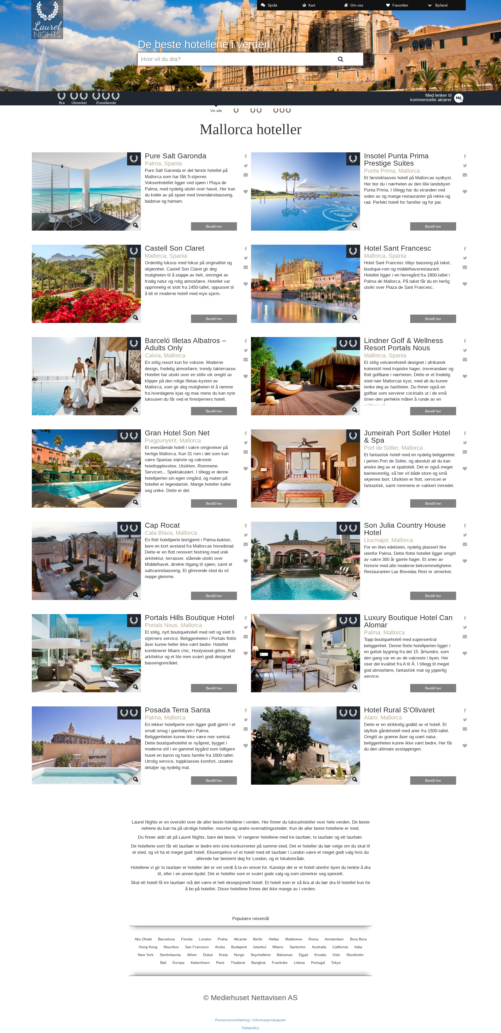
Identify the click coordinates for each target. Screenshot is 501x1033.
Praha (223, 939)
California (340, 947)
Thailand (238, 962)
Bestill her (214, 226)
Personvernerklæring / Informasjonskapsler (250, 1020)
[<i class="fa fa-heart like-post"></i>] (245, 192)
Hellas (274, 939)
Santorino (298, 947)
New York (145, 955)
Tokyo (336, 962)
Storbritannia (170, 955)
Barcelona (166, 939)
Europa (178, 962)
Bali (163, 962)
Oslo (336, 955)
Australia (319, 947)
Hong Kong (148, 947)
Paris (220, 962)
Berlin (258, 939)
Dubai (208, 955)
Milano (277, 947)
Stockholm (354, 955)
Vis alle (216, 111)
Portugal (318, 962)
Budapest (239, 947)
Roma (313, 939)
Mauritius (171, 947)
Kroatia (320, 955)
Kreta (223, 955)
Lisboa (299, 962)
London (205, 939)
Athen (192, 955)
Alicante (240, 939)
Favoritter (400, 5)
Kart (311, 5)
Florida (187, 939)
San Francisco (197, 947)
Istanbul (259, 947)
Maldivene (293, 939)
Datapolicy (250, 1028)
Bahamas (285, 955)
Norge (239, 955)
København (200, 962)
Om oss (356, 5)
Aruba (220, 947)
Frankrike (280, 962)
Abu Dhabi (143, 939)
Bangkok (258, 962)
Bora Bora (358, 939)
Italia (358, 947)
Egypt (303, 955)
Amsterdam (334, 939)
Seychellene (260, 955)
